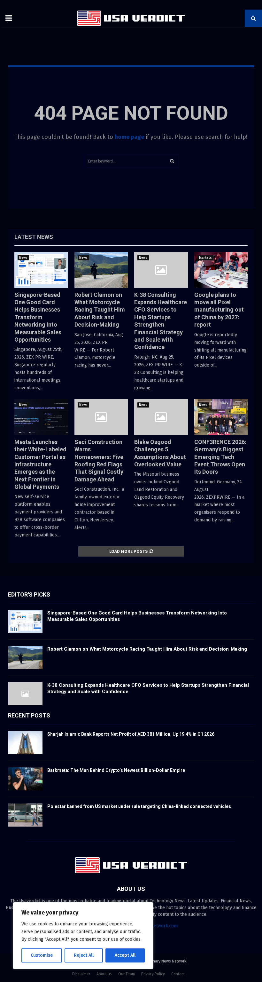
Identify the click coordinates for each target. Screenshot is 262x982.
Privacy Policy (153, 974)
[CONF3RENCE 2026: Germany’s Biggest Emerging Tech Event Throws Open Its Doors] (221, 417)
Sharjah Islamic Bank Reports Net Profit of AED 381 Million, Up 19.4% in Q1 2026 (130, 734)
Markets (205, 258)
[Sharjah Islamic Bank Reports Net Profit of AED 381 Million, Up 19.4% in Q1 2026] (25, 742)
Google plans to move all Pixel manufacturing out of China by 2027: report (219, 309)
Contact (178, 974)
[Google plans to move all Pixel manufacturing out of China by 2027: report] (221, 270)
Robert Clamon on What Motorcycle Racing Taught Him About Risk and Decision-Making (99, 309)
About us (104, 974)
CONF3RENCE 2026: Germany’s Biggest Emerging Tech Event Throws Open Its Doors (220, 457)
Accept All (125, 955)
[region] (83, 935)
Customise (42, 955)
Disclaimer (81, 974)
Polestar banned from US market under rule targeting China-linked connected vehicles (139, 806)
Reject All (84, 955)
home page (129, 136)
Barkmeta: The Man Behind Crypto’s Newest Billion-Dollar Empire (116, 770)
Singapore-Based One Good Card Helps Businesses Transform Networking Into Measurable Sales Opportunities (37, 317)
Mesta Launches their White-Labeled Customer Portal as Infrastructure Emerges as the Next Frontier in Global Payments (40, 464)
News (23, 258)
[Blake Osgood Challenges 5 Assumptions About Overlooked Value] (161, 417)
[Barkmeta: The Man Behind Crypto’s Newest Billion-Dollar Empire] (25, 778)
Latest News (33, 237)
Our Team (126, 974)
